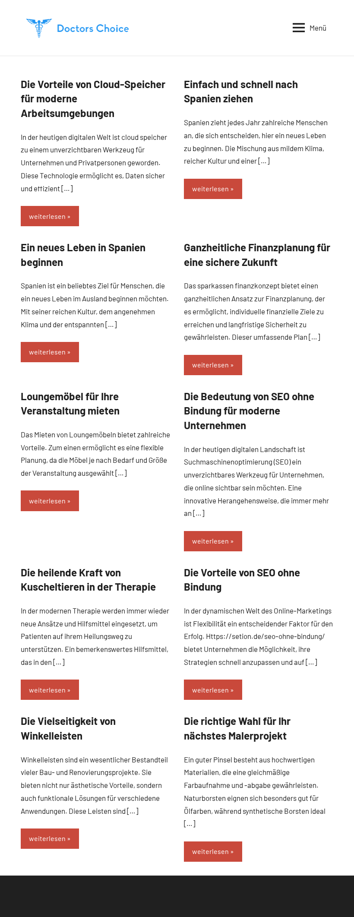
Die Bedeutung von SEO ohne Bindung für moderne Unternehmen (249, 410)
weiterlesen (47, 216)
